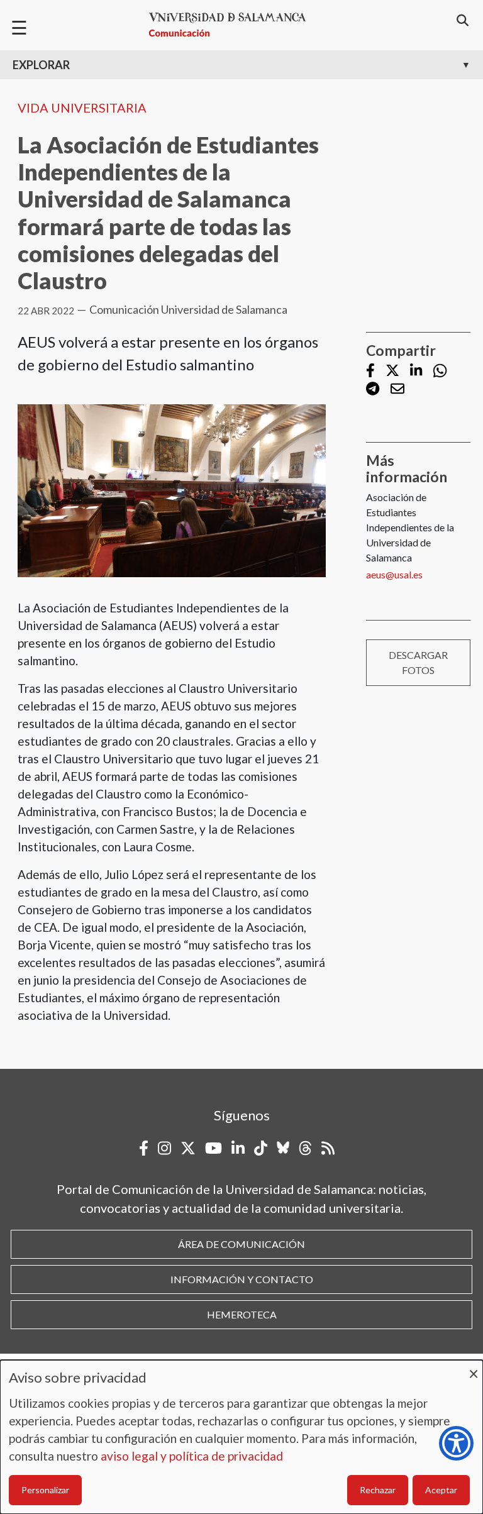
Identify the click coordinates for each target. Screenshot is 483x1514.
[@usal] (305, 1148)
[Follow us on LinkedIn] (416, 371)
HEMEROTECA (242, 1314)
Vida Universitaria (82, 107)
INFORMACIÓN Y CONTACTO (241, 1279)
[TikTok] (260, 1148)
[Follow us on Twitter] (392, 371)
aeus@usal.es (394, 574)
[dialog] (241, 1437)
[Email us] (397, 390)
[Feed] (328, 1148)
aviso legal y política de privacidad (192, 1456)
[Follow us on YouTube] (213, 1148)
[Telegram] (372, 390)
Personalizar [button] (45, 1489)
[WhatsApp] (440, 371)
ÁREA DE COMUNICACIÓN (241, 1244)
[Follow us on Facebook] (370, 371)
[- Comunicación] (232, 25)
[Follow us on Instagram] (164, 1148)
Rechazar (378, 1489)
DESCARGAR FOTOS (418, 662)
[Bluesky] (283, 1148)
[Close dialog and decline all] (473, 1368)
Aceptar (441, 1489)
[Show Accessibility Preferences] (456, 1443)
